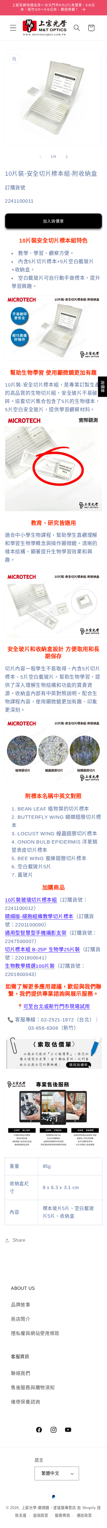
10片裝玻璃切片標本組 (31, 900)
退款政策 (40, 1515)
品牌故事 (20, 1304)
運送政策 (84, 1515)
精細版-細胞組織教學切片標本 (39, 916)
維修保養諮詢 (25, 1402)
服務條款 (62, 1515)
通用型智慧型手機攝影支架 (36, 933)
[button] (13, 28)
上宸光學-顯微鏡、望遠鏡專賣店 (49, 1508)
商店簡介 (20, 1319)
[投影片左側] (40, 157)
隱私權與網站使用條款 (35, 1333)
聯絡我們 (20, 1373)
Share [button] (19, 1240)
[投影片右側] (67, 157)
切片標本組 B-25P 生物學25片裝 (42, 949)
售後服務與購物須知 (33, 1387)
